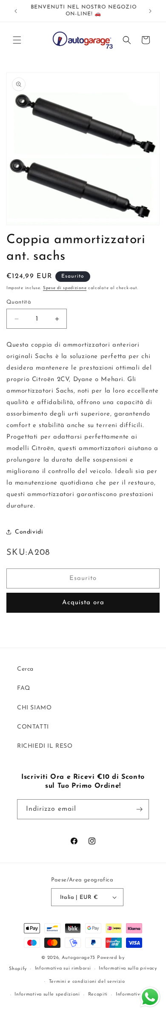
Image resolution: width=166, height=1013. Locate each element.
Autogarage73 (78, 958)
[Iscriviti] (139, 809)
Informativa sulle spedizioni (47, 994)
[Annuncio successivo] (150, 11)
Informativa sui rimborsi (63, 968)
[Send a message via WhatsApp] (150, 997)
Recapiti (98, 994)
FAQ (23, 688)
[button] (17, 40)
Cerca (25, 669)
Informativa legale (138, 994)
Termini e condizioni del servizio (87, 981)
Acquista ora (83, 603)
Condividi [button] (29, 532)
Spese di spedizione (64, 288)
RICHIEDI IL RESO (45, 746)
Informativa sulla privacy (128, 968)
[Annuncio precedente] (15, 11)
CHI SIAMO (34, 708)
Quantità (18, 302)
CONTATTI (33, 727)
